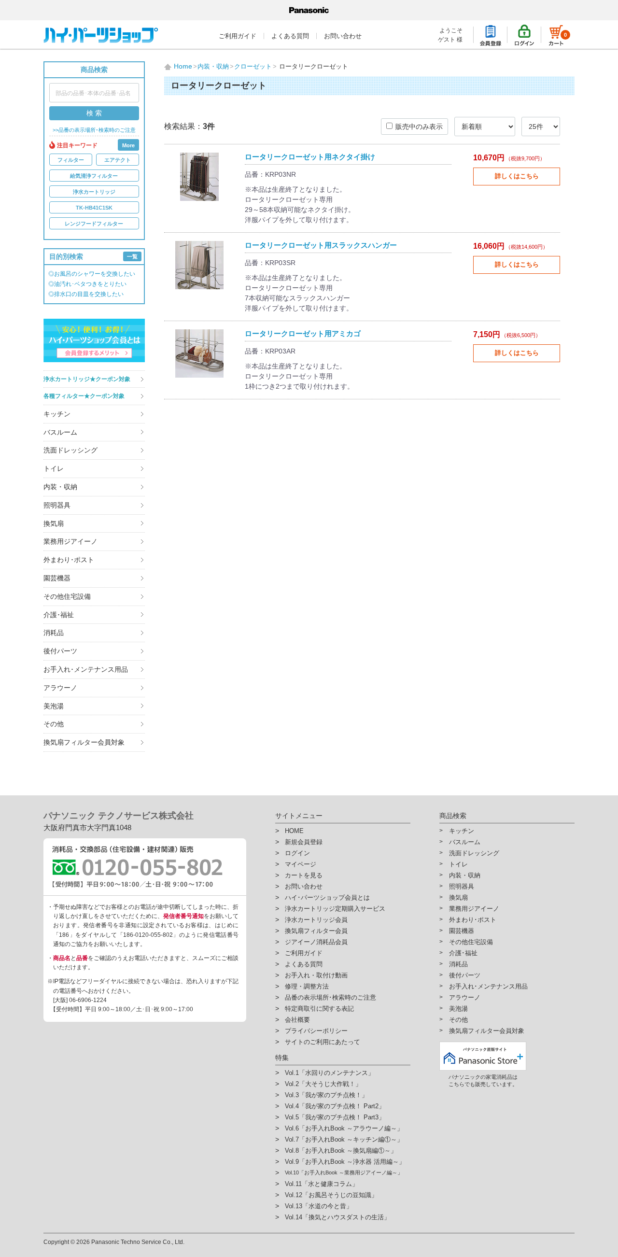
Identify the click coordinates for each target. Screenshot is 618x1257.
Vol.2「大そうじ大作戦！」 (323, 1084)
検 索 (94, 113)
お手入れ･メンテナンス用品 (85, 669)
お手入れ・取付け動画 (316, 975)
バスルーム (60, 432)
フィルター (70, 160)
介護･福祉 (58, 615)
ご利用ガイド (237, 36)
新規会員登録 (304, 842)
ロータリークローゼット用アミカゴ (303, 333)
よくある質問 (290, 36)
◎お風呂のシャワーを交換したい (91, 273)
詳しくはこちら (517, 176)
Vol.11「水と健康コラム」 (321, 1183)
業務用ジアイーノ (70, 541)
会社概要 (297, 1019)
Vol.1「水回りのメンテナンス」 (329, 1072)
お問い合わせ (343, 36)
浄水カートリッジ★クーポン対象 (86, 379)
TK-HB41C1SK (94, 208)
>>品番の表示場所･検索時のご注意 (94, 130)
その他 (53, 724)
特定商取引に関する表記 (319, 1008)
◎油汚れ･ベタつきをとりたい (87, 284)
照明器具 (56, 505)
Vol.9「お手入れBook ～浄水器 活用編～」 (345, 1161)
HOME (294, 830)
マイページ (300, 864)
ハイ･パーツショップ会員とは (327, 897)
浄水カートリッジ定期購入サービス (335, 908)
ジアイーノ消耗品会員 (316, 942)
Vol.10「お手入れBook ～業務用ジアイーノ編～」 (344, 1172)
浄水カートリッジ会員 (316, 919)
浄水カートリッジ (94, 192)
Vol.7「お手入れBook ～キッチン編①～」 (344, 1139)
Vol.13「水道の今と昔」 (318, 1206)
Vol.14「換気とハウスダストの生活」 (337, 1217)
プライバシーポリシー (316, 1030)
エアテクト (117, 160)
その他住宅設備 (67, 596)
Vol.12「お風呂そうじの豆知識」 (331, 1195)
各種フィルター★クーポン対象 (84, 396)
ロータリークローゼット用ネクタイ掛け (310, 157)
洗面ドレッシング (70, 450)
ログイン (297, 853)
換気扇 (53, 523)
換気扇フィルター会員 (316, 930)
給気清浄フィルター (94, 176)
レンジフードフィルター (94, 223)
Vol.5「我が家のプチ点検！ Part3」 (335, 1117)
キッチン (56, 414)
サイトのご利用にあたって (322, 1041)
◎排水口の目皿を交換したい (86, 294)
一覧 (132, 256)
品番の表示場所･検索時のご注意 (330, 997)
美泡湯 (53, 706)
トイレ (53, 468)
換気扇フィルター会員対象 (84, 742)
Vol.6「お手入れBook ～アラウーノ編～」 (344, 1128)
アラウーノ (60, 688)
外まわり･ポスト (68, 560)
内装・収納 (60, 487)
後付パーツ (60, 651)
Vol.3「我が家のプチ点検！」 (326, 1095)
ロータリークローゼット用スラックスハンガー (321, 245)
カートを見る (304, 875)
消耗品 (53, 632)
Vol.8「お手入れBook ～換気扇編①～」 (341, 1150)
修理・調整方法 (307, 986)
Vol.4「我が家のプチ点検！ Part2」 (335, 1106)
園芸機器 (56, 578)
